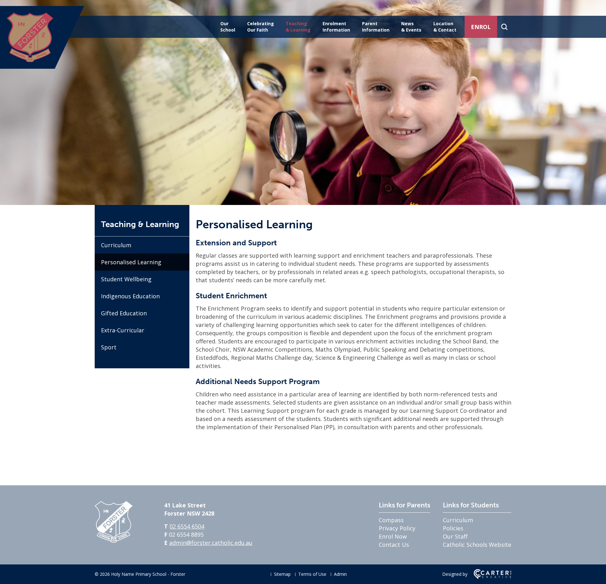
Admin (340, 574)
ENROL (481, 27)
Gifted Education (124, 313)
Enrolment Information (336, 26)
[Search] (504, 27)
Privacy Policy (397, 528)
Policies (453, 528)
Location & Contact (444, 26)
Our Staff (455, 536)
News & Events (411, 26)
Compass (391, 520)
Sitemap (282, 574)
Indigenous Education (130, 296)
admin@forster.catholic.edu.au (210, 542)
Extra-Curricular (122, 330)
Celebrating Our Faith (260, 26)
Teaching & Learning (298, 26)
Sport (108, 347)
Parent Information (375, 26)
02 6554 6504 (186, 526)
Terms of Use (312, 574)
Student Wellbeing (126, 279)
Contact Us (394, 544)
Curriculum (116, 245)
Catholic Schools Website (477, 544)
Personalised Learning (131, 262)
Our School (227, 26)
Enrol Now (393, 536)
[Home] (114, 540)
